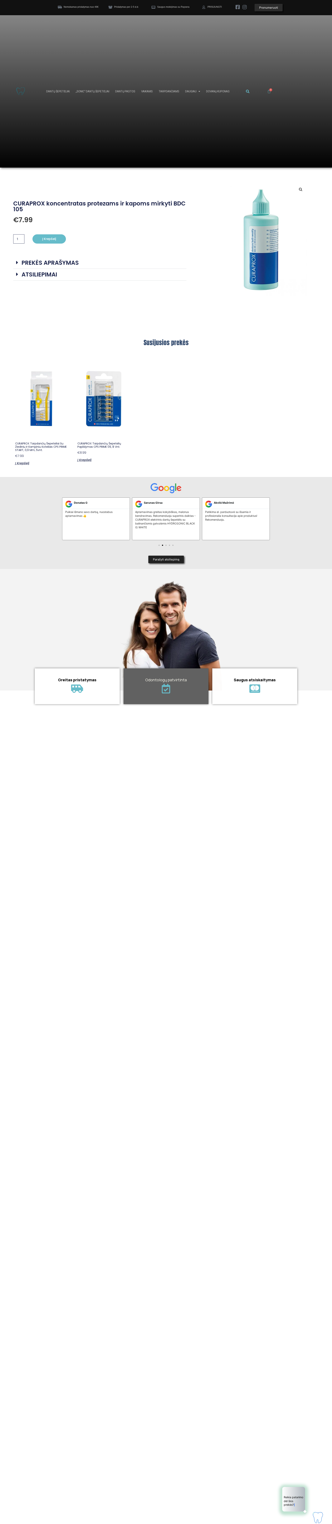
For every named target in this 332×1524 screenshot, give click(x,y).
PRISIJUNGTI (215, 7)
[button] (248, 91)
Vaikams (147, 91)
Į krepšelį (49, 239)
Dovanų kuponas (218, 91)
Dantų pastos (125, 91)
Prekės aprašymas (50, 263)
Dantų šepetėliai (58, 91)
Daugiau (191, 91)
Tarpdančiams (169, 91)
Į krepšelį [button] (22, 463)
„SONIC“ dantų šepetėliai (92, 91)
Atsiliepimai (39, 274)
